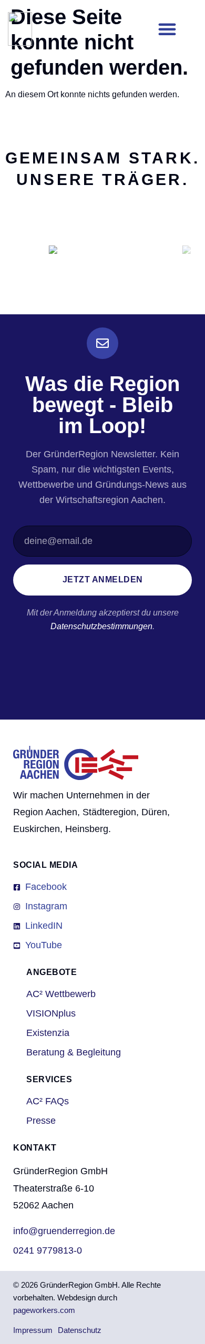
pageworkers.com (44, 1310)
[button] (167, 29)
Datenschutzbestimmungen (101, 626)
